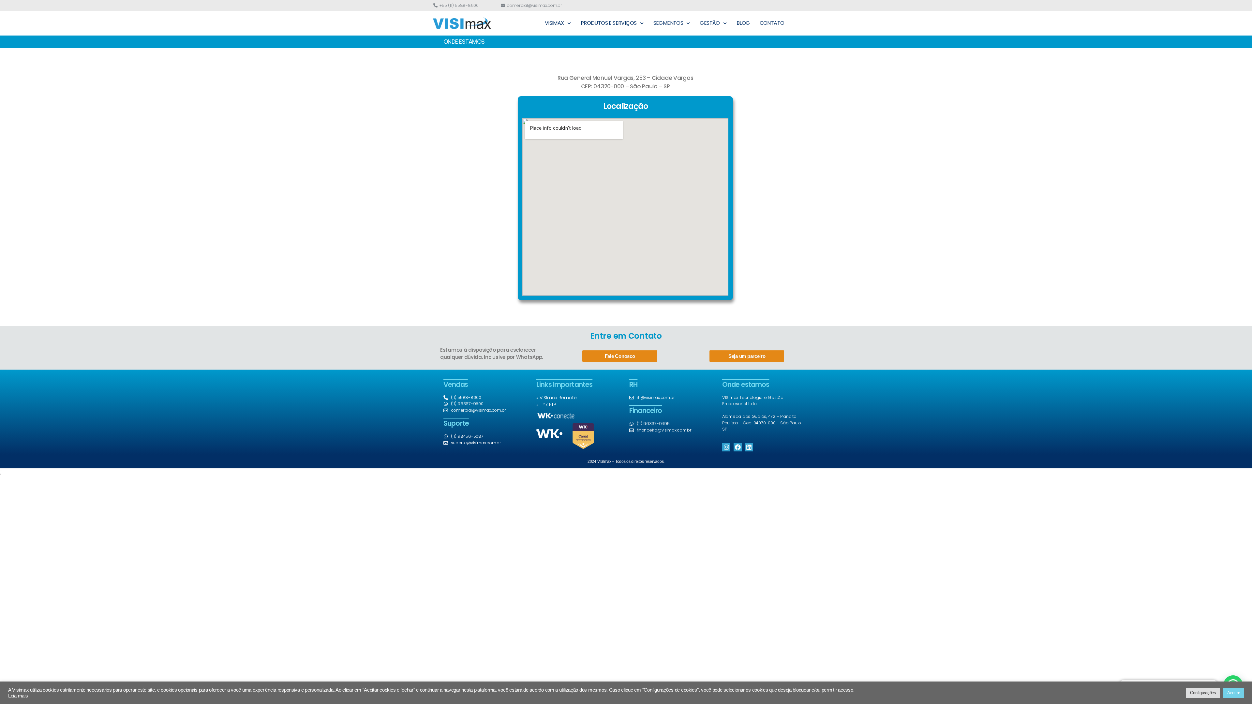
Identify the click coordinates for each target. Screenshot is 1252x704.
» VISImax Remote (556, 397)
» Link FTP (546, 404)
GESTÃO (710, 23)
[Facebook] (738, 447)
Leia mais (18, 695)
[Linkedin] (749, 447)
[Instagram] (726, 447)
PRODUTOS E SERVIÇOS (609, 23)
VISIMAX (554, 23)
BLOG (743, 23)
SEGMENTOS (668, 23)
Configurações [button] (1203, 692)
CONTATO (772, 23)
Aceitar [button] (1233, 692)
